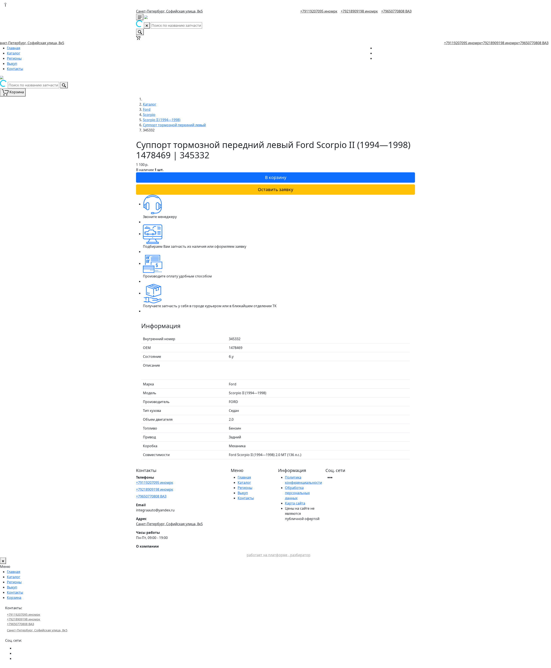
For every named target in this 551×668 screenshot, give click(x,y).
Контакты (15, 68)
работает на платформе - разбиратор (278, 555)
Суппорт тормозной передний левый (174, 125)
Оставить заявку (275, 189)
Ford (146, 109)
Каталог (13, 53)
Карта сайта (295, 503)
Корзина (14, 597)
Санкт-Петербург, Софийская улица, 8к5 (169, 11)
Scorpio (149, 114)
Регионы (14, 58)
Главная (13, 48)
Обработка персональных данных (297, 492)
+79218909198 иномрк (359, 11)
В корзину (275, 177)
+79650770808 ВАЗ (396, 11)
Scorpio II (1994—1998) (161, 119)
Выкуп (12, 63)
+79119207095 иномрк (318, 11)
